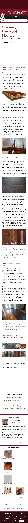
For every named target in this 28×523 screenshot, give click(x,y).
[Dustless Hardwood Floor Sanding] (8, 492)
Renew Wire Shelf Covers (14, 397)
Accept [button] (21, 520)
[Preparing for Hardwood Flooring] (20, 494)
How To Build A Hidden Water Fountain (14, 400)
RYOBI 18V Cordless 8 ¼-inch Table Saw (14, 408)
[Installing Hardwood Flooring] (8, 469)
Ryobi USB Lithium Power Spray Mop (14, 403)
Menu (16, 16)
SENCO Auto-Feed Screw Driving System (14, 406)
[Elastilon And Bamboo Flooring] (8, 482)
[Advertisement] (14, 53)
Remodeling (18, 38)
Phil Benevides (6, 38)
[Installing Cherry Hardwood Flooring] (8, 457)
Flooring (13, 38)
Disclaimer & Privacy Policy (11, 520)
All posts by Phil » (22, 442)
